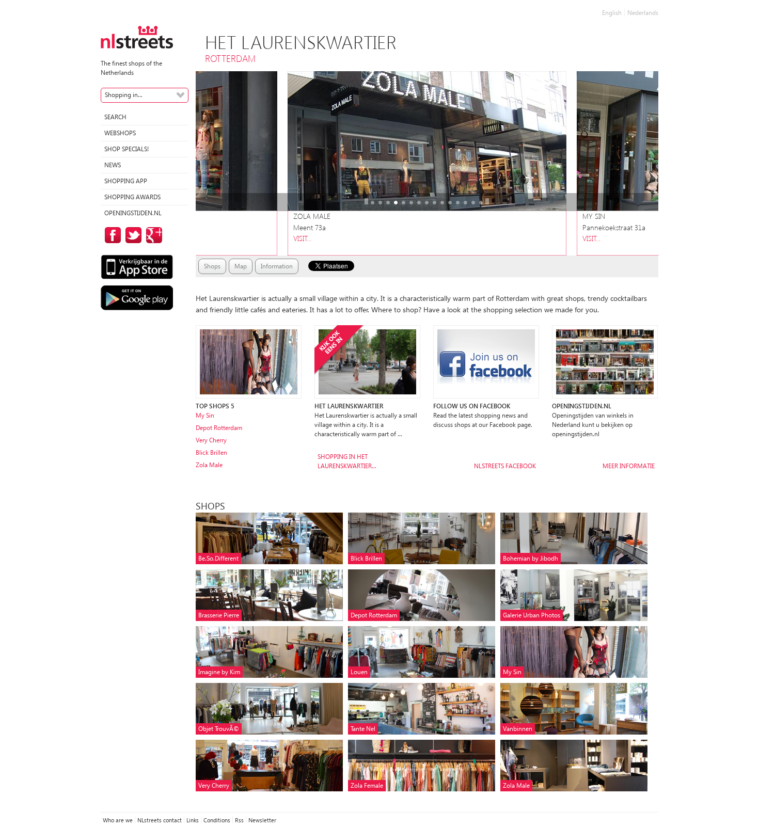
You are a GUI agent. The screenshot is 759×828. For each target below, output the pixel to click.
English (612, 13)
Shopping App (125, 181)
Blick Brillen (211, 452)
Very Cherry (211, 440)
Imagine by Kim (219, 672)
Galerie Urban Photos (531, 615)
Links (192, 820)
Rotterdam (230, 58)
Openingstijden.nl (133, 213)
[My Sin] (249, 361)
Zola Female (367, 785)
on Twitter (131, 235)
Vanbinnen (517, 729)
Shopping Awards (132, 197)
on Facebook (111, 235)
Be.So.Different (218, 558)
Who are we (118, 820)
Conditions (216, 820)
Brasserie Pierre (218, 615)
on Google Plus (152, 235)
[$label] (367, 361)
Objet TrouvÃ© (218, 729)
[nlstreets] (137, 36)
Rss (239, 820)
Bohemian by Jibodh (530, 558)
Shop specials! (126, 149)
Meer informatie (629, 466)
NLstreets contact (159, 820)
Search (115, 117)
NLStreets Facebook (505, 466)
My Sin (205, 415)
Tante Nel (363, 729)
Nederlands (642, 13)
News (112, 165)
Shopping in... (124, 95)
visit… (302, 238)
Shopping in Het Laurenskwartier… (347, 461)
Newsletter (262, 820)
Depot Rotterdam (219, 428)
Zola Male (209, 465)
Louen (359, 672)
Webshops (120, 133)
